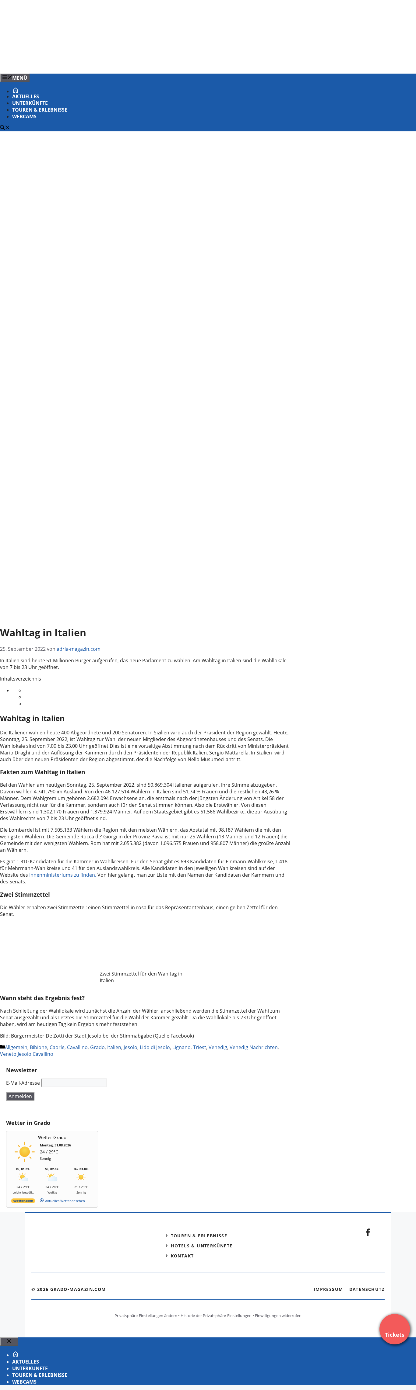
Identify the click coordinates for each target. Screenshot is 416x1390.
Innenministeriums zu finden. (63, 875)
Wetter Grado (52, 1137)
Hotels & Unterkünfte (202, 1246)
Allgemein (16, 1047)
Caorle (57, 1047)
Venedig (218, 1047)
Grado (97, 1047)
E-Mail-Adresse (23, 1083)
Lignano (181, 1047)
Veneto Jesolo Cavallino (26, 1054)
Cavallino (77, 1047)
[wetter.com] (23, 1202)
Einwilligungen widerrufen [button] (278, 1315)
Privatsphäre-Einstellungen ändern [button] (146, 1315)
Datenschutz (367, 1289)
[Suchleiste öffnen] (5, 128)
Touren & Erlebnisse (39, 109)
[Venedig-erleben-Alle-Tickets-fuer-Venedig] (123, 62)
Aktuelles (25, 96)
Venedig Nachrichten (254, 1047)
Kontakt (182, 1256)
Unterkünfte (30, 103)
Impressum (328, 1289)
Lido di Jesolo (155, 1047)
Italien (114, 1047)
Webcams (24, 116)
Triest (199, 1047)
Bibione (38, 1047)
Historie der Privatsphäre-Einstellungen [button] (216, 1315)
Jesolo (130, 1047)
